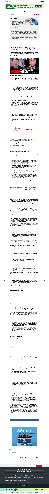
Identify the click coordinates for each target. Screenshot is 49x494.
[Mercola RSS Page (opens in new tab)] (33, 469)
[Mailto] (10, 450)
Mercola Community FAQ (23, 474)
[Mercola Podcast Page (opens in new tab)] (32, 469)
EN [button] (35, 1)
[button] (35, 14)
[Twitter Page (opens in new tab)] (18, 469)
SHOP (42, 1)
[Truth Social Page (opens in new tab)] (22, 469)
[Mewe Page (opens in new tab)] (24, 469)
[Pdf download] (13, 14)
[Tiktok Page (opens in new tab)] (26, 469)
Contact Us (16, 474)
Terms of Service (32, 492)
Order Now (39, 489)
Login (38, 1)
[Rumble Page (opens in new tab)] (31, 469)
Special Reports (31, 475)
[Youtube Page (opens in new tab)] (28, 469)
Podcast (31, 474)
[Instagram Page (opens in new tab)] (17, 469)
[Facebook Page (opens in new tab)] (15, 469)
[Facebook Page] (9, 450)
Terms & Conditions (22, 485)
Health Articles (16, 475)
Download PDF (29, 129)
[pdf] (11, 450)
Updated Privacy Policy (27, 485)
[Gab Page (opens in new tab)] (21, 469)
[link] (9, 449)
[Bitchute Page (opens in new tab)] (29, 469)
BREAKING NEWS (14, 1)
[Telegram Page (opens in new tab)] (19, 469)
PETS (21, 1)
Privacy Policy (27, 492)
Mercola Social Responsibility (24, 475)
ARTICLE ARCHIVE (18, 1)
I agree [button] (36, 492)
